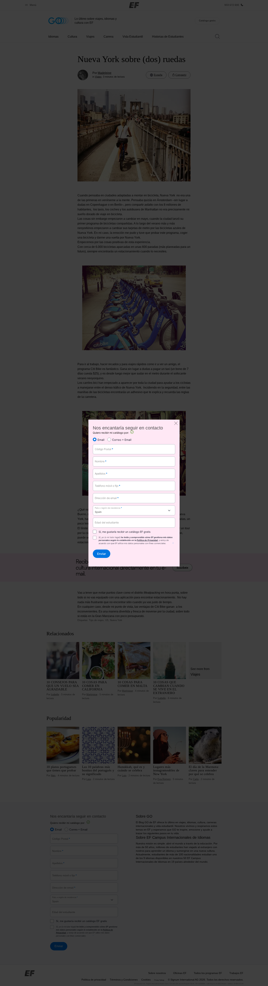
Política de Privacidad (147, 540)
